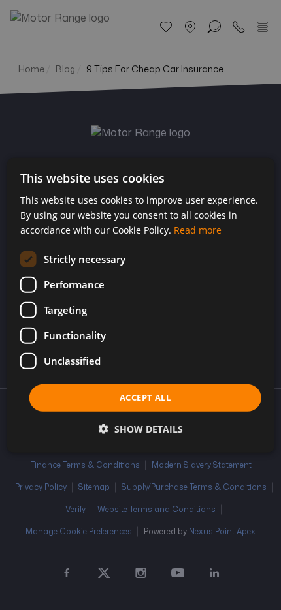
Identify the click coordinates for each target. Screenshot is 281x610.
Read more (198, 230)
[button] (141, 428)
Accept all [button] (145, 397)
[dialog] (140, 304)
